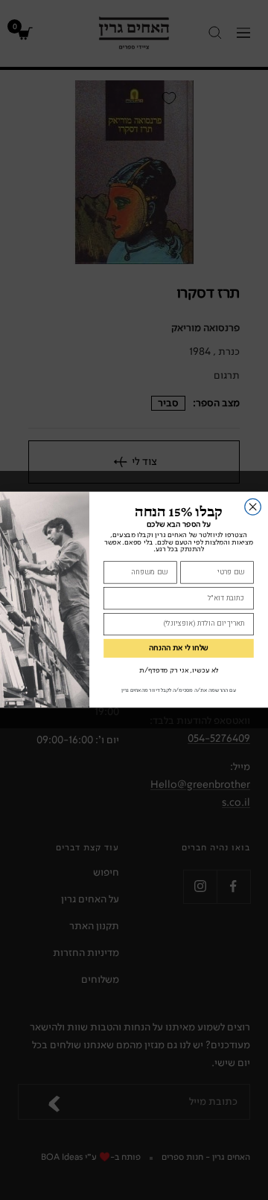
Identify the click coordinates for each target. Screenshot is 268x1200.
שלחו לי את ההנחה (178, 649)
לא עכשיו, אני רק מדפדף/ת (178, 671)
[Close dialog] (253, 507)
